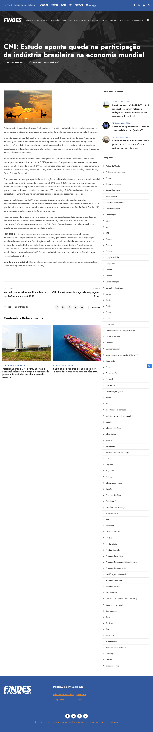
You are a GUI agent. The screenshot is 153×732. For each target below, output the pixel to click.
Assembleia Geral (113, 190)
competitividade (20, 306)
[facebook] (134, 5)
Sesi (107, 629)
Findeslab (109, 379)
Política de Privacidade (63, 694)
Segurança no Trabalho (115, 605)
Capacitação (111, 214)
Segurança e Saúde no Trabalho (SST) (121, 598)
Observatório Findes (114, 483)
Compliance (124, 20)
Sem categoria (111, 611)
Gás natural (110, 385)
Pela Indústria (20, 5)
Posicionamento (112, 513)
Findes (108, 367)
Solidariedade (111, 641)
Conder (109, 269)
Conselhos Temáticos (114, 288)
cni (9, 306)
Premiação (110, 525)
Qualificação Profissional (116, 574)
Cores (108, 312)
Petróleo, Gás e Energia (116, 507)
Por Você (8, 5)
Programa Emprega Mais (116, 568)
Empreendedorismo (113, 348)
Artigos (109, 178)
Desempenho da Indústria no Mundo (29, 137)
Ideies (108, 397)
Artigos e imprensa (113, 184)
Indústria (109, 422)
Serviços (109, 623)
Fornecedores (80, 20)
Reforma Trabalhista (114, 580)
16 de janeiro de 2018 (17, 62)
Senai (108, 617)
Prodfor (109, 537)
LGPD (108, 458)
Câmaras (45, 20)
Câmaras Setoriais (113, 208)
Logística (109, 464)
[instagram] (148, 5)
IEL (107, 403)
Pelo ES (31, 5)
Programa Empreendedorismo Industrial (121, 562)
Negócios (110, 470)
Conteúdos (93, 20)
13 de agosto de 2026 (121, 137)
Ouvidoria (81, 694)
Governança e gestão (114, 391)
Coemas (109, 239)
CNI (107, 233)
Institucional (110, 446)
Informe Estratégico (113, 428)
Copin (108, 306)
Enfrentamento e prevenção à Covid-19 (122, 355)
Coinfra (109, 245)
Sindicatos (67, 20)
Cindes (108, 227)
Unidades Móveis (113, 665)
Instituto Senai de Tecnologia (117, 452)
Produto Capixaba (113, 550)
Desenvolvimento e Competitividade (120, 330)
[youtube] (144, 5)
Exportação (110, 361)
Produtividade (111, 544)
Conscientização (112, 281)
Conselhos (55, 20)
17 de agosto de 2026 (121, 123)
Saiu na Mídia (111, 592)
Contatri (109, 300)
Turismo (109, 659)
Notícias (109, 476)
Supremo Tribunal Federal (116, 647)
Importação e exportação (116, 409)
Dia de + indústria (113, 336)
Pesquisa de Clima (113, 495)
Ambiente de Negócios (115, 172)
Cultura (108, 318)
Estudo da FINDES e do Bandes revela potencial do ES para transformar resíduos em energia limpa (130, 144)
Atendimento (137, 20)
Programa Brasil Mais (114, 556)
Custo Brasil (110, 324)
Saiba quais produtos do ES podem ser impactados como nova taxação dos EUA (75, 370)
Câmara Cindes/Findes (115, 202)
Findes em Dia (111, 373)
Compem (109, 251)
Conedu (109, 275)
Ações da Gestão (113, 166)
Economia (54, 62)
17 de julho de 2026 (63, 365)
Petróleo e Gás (112, 501)
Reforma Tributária (113, 586)
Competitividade (41, 62)
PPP (107, 519)
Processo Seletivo (113, 531)
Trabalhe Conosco (108, 20)
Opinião (109, 489)
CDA (108, 220)
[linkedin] (139, 5)
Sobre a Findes (32, 20)
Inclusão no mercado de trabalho (119, 416)
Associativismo (111, 196)
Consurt (109, 294)
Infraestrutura (111, 434)
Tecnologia (110, 653)
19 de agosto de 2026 (13, 365)
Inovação (109, 440)
